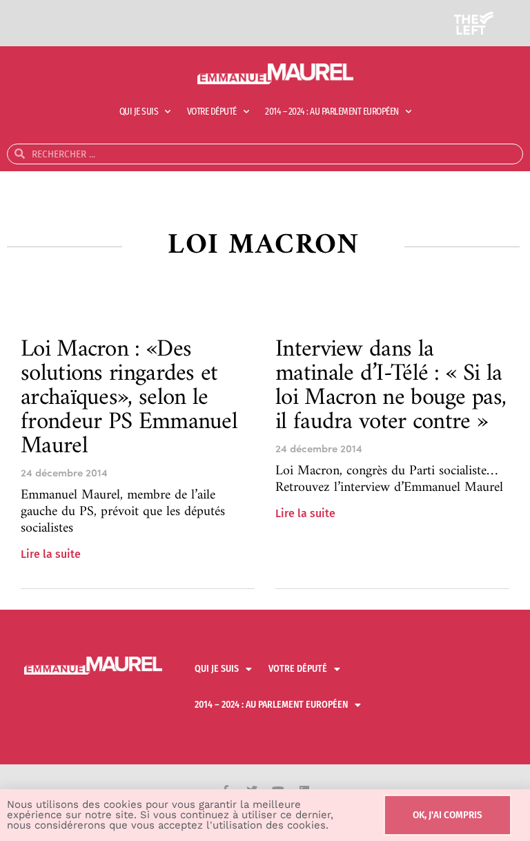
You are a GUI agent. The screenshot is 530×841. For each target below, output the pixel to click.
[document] (265, 420)
